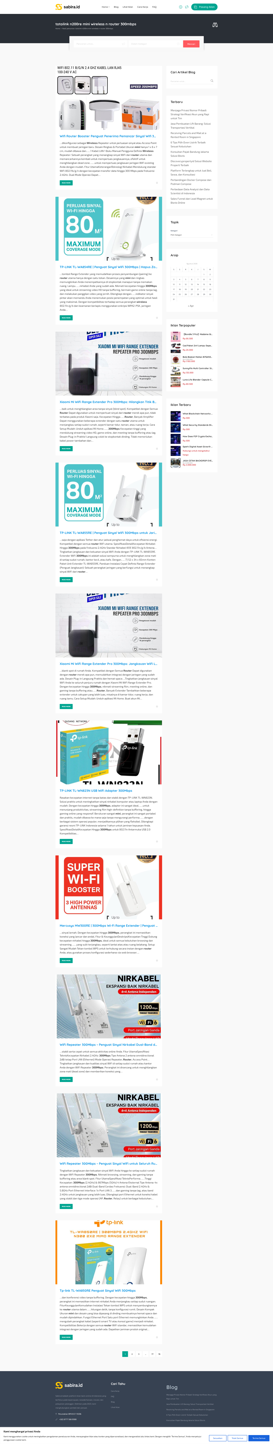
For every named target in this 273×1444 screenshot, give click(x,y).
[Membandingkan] (186, 7)
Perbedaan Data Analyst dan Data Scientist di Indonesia (190, 191)
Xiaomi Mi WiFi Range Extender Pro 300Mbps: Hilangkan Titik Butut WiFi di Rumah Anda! (109, 402)
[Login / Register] (180, 7)
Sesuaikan (217, 1438)
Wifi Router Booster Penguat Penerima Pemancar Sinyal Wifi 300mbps (109, 136)
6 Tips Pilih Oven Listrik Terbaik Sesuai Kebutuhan (188, 144)
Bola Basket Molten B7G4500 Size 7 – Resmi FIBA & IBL (198, 357)
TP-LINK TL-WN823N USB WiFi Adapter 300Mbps (96, 791)
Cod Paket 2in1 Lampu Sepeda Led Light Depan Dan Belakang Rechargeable (198, 345)
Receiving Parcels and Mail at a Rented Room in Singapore (188, 135)
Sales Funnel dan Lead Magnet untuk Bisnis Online (192, 200)
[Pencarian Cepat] (215, 25)
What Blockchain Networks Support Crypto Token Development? (198, 413)
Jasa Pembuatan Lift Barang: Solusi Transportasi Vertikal (191, 125)
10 (174, 284)
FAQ (154, 7)
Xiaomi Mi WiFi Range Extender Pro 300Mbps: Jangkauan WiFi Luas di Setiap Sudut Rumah (109, 664)
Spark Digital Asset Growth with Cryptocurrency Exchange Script (198, 446)
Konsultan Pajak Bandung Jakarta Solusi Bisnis (190, 153)
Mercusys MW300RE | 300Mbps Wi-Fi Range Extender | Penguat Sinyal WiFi (109, 926)
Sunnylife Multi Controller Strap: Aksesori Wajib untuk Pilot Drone (198, 368)
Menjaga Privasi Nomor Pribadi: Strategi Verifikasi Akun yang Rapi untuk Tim (190, 114)
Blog (116, 7)
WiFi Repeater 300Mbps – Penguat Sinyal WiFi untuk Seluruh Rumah (109, 1164)
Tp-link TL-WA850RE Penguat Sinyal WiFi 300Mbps (98, 1291)
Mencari (191, 44)
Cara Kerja (142, 7)
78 (159, 1354)
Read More (66, 183)
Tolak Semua (237, 1438)
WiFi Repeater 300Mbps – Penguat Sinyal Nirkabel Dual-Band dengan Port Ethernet (109, 1045)
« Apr (191, 305)
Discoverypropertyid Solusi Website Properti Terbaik (191, 163)
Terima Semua (259, 1438)
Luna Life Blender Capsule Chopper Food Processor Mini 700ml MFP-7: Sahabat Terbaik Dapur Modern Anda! (198, 379)
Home (105, 7)
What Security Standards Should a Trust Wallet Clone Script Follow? (198, 425)
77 (152, 1354)
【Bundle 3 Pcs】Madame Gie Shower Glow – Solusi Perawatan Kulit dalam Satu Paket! (198, 334)
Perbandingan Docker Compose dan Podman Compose (191, 181)
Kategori (174, 231)
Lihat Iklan (128, 7)
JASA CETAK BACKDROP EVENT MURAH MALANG (198, 460)
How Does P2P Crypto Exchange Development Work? (198, 436)
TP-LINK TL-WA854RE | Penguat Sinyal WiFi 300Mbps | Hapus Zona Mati (109, 267)
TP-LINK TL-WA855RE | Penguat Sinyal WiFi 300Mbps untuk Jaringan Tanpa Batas (109, 533)
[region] (136, 1435)
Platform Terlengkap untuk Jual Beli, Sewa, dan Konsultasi (191, 172)
